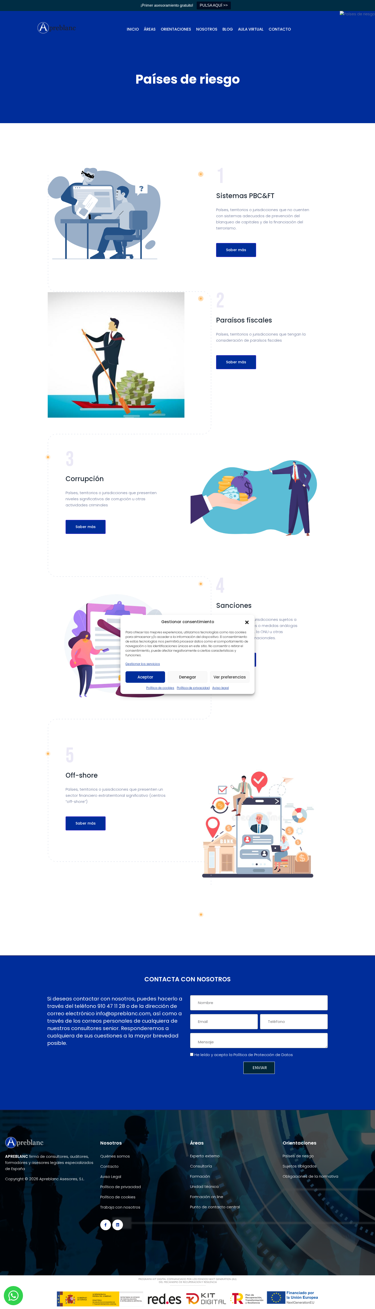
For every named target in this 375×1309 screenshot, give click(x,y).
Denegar (187, 677)
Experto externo (205, 1156)
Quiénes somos (115, 1156)
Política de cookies (160, 688)
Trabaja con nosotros (120, 1207)
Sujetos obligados (300, 1166)
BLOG (227, 29)
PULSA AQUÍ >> (214, 5)
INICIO (133, 29)
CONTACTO (280, 29)
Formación (200, 1176)
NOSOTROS (206, 29)
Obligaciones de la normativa (310, 1176)
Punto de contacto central (215, 1207)
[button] (246, 621)
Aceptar (145, 677)
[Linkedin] (117, 1225)
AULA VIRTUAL (251, 29)
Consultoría (201, 1166)
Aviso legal (220, 688)
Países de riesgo (298, 1156)
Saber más (236, 249)
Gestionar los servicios (143, 664)
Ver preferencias (230, 677)
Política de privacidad (193, 688)
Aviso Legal (110, 1176)
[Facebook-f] (105, 1225)
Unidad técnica (204, 1186)
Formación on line (206, 1196)
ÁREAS (150, 29)
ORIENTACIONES (176, 29)
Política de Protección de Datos (263, 1054)
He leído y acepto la (243, 1054)
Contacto (109, 1166)
